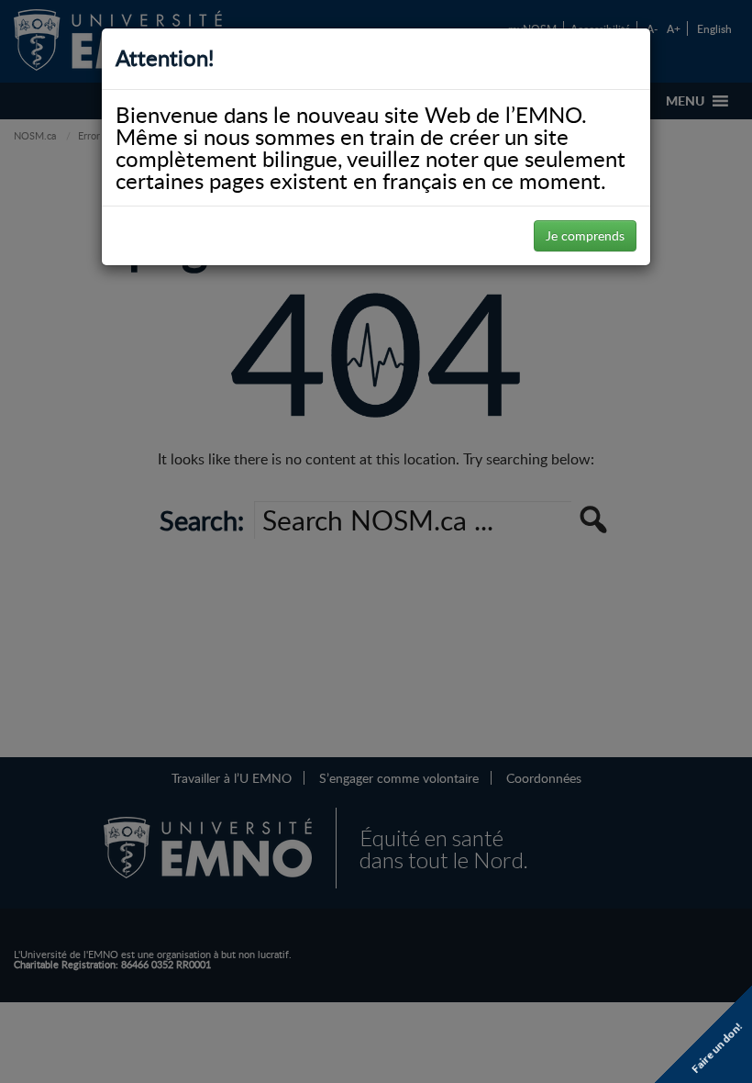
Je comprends (585, 235)
